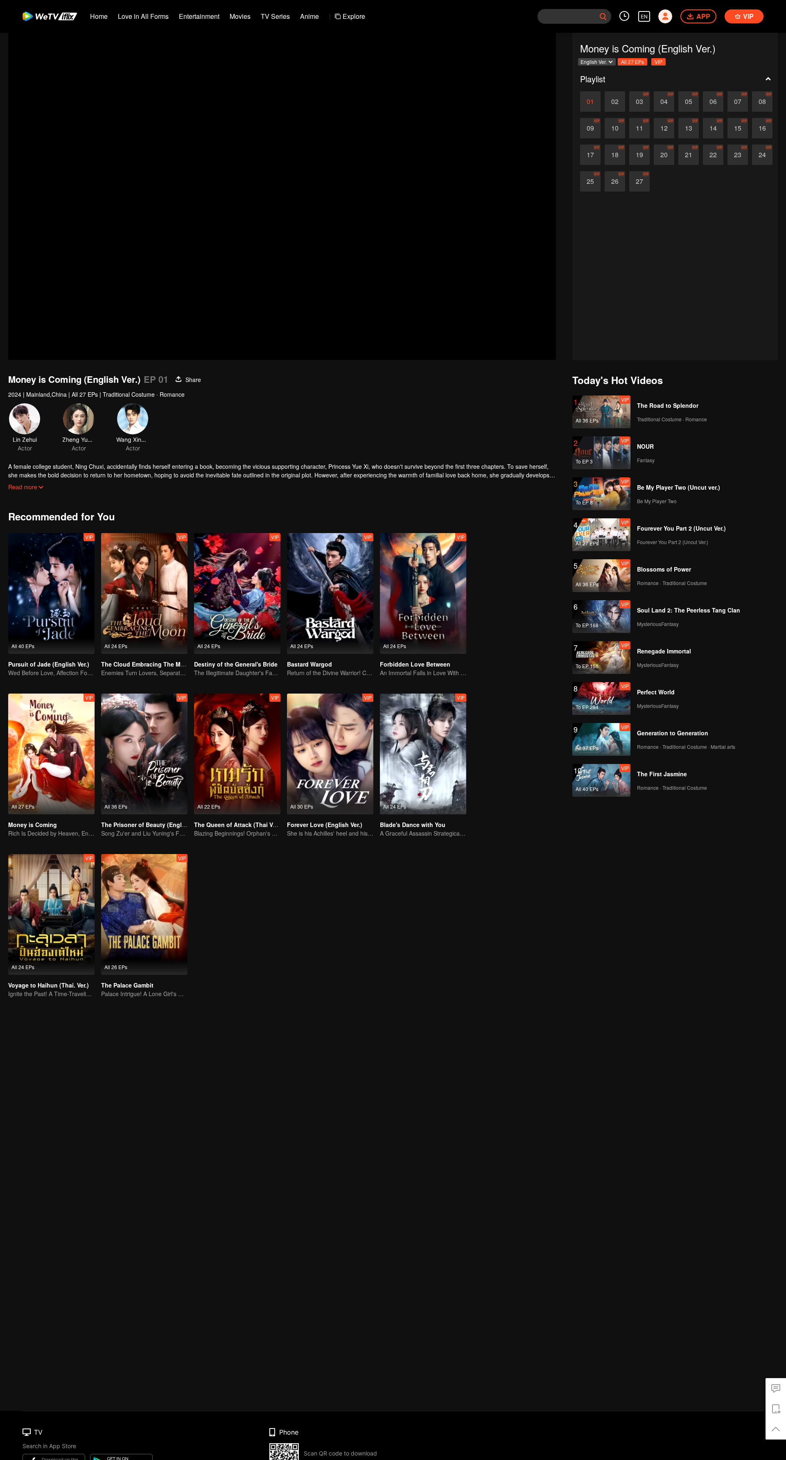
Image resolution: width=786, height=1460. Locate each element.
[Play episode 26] (615, 181)
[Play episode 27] (639, 181)
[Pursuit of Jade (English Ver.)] (51, 593)
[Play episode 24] (762, 155)
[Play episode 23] (737, 155)
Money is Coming (32, 824)
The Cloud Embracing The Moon (146, 664)
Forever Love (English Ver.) (324, 824)
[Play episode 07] (737, 101)
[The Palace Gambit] (144, 914)
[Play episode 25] (590, 181)
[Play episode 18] (615, 155)
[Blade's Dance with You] (423, 754)
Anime (309, 16)
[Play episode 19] (639, 155)
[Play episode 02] (615, 101)
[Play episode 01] (590, 101)
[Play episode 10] (615, 128)
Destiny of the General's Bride (236, 664)
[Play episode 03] (639, 101)
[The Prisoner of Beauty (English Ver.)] (144, 754)
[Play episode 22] (713, 155)
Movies (240, 16)
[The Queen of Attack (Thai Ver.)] (237, 754)
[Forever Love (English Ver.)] (330, 754)
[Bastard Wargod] (330, 593)
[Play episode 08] (762, 101)
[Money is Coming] (51, 754)
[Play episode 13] (688, 128)
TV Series (275, 16)
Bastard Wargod (309, 664)
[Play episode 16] (762, 128)
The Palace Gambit (127, 985)
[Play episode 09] (590, 128)
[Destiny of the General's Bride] (237, 593)
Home (99, 16)
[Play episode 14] (713, 128)
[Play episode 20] (664, 155)
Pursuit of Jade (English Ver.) (48, 664)
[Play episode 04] (664, 101)
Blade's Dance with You (412, 824)
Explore (354, 16)
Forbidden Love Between (415, 664)
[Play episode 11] (639, 128)
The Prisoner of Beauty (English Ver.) (152, 824)
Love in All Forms (143, 16)
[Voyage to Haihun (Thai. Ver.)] (51, 914)
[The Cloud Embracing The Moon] (144, 593)
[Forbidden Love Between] (423, 593)
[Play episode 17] (590, 155)
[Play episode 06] (713, 101)
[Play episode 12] (664, 128)
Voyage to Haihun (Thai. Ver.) (48, 985)
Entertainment (199, 16)
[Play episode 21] (688, 155)
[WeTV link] (50, 16)
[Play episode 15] (737, 128)
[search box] (603, 16)
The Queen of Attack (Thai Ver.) (237, 824)
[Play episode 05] (688, 101)
